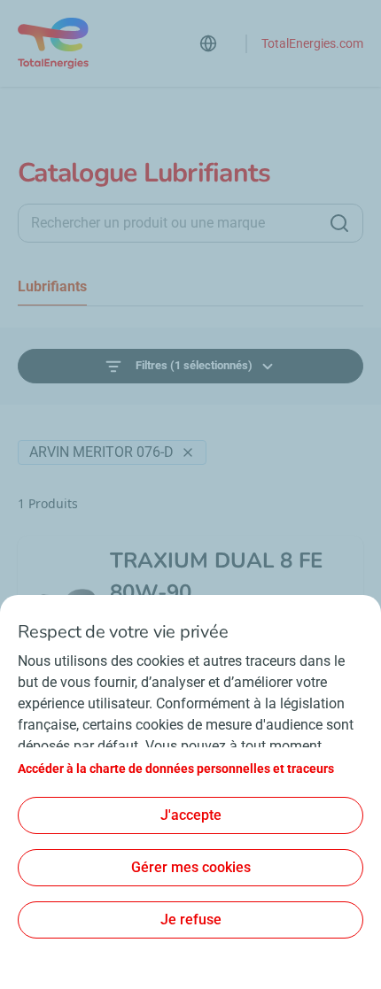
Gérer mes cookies (191, 867)
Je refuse (191, 919)
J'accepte (191, 815)
